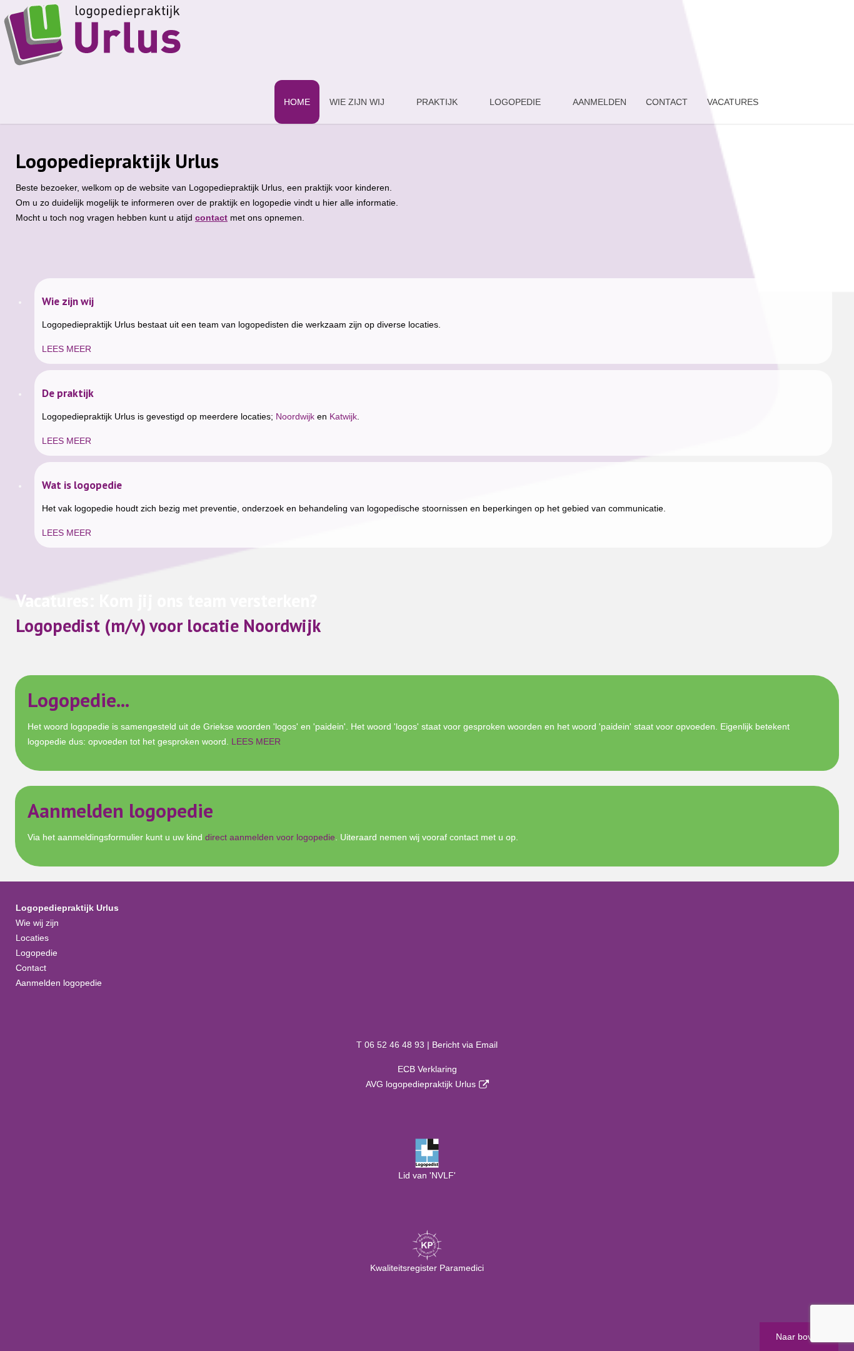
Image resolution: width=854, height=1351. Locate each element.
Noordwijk (295, 416)
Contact (667, 102)
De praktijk (68, 393)
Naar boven (799, 1337)
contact (211, 218)
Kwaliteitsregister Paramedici (427, 1268)
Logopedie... (78, 700)
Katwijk (343, 416)
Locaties (32, 938)
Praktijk (437, 102)
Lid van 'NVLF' (427, 1175)
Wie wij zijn (37, 923)
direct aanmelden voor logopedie (270, 837)
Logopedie (515, 102)
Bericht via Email (465, 1045)
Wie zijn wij (356, 102)
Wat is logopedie (82, 485)
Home (297, 102)
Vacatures (732, 102)
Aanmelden (599, 102)
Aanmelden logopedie (120, 810)
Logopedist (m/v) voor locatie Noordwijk (168, 625)
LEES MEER (66, 349)
